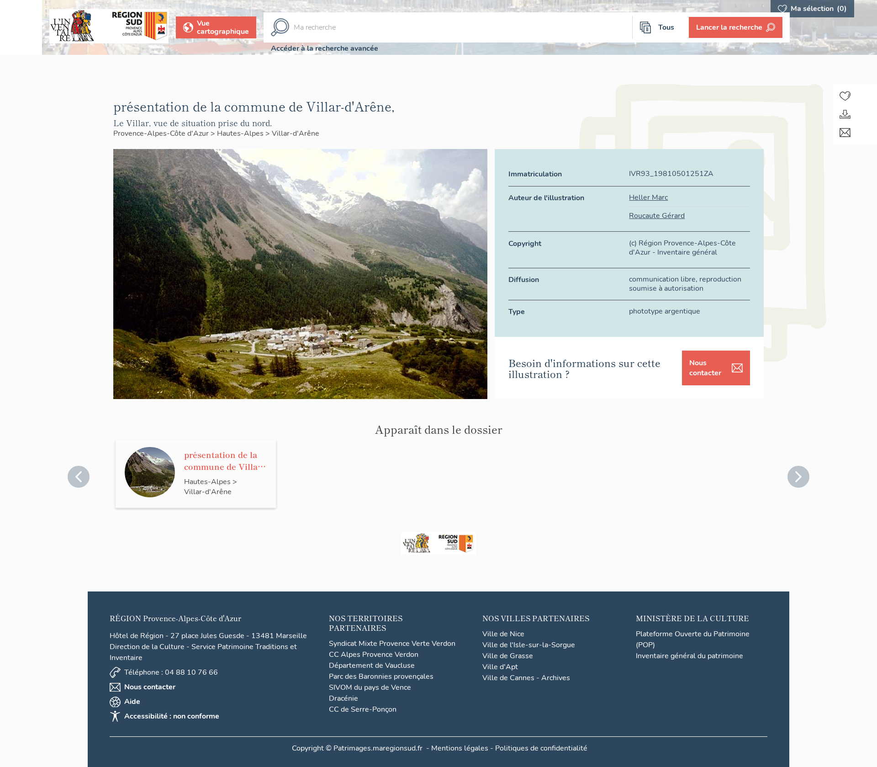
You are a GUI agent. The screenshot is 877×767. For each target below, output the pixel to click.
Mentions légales (459, 748)
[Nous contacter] (845, 132)
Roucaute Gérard (657, 216)
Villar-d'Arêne (295, 133)
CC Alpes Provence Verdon (373, 655)
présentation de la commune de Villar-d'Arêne (224, 460)
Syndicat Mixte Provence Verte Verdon (392, 644)
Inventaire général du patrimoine (689, 656)
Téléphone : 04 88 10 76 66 (171, 672)
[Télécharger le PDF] (845, 114)
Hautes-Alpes (241, 133)
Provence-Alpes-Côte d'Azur (162, 133)
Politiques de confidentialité (541, 748)
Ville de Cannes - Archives (526, 678)
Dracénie (343, 698)
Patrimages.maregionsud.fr (378, 748)
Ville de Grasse (507, 656)
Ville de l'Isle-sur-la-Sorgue (528, 645)
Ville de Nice (503, 634)
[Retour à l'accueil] (21, 27)
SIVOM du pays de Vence (370, 687)
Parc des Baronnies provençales (381, 676)
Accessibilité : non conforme (171, 716)
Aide (132, 702)
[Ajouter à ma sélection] (845, 96)
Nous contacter (705, 368)
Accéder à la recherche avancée (324, 48)
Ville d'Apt (500, 667)
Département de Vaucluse (372, 665)
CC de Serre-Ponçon (362, 709)
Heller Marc (648, 197)
